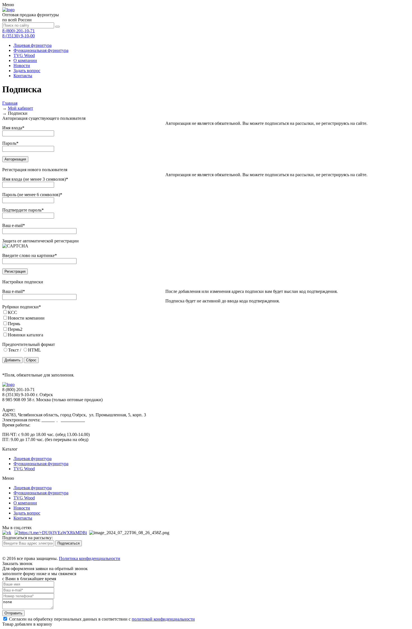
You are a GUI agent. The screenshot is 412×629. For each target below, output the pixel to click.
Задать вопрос (26, 70)
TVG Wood (24, 55)
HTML (34, 350)
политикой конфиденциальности (163, 619)
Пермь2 (15, 329)
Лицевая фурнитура (32, 45)
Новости (21, 65)
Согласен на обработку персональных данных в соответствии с (101, 619)
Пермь (14, 323)
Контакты (22, 75)
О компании (25, 60)
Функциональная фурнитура (40, 50)
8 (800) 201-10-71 (18, 30)
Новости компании (26, 318)
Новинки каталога (25, 334)
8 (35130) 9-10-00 (18, 35)
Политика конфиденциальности (89, 558)
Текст (13, 350)
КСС (12, 312)
